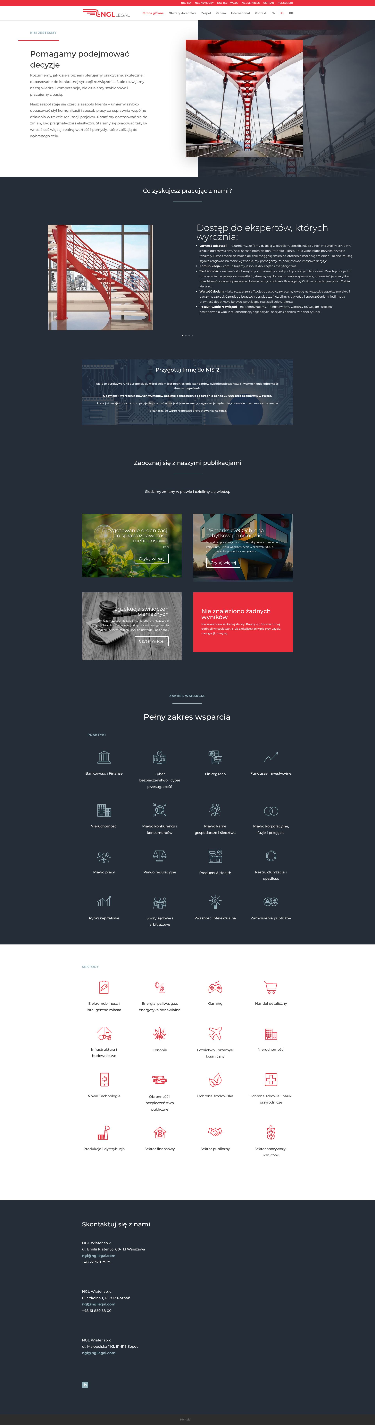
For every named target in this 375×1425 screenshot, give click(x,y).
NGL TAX (186, 3)
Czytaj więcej (151, 558)
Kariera (221, 13)
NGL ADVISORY (204, 3)
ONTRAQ (268, 3)
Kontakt (260, 13)
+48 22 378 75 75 (96, 1262)
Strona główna (153, 13)
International (240, 13)
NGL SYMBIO (285, 3)
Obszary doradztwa (182, 13)
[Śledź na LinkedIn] (85, 1385)
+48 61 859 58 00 (97, 1311)
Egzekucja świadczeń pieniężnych (141, 611)
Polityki (185, 1419)
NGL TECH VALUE (227, 3)
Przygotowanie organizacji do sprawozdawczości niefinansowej (135, 535)
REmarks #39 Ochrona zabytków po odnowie (235, 533)
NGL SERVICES (251, 3)
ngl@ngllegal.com (98, 1256)
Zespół (206, 13)
